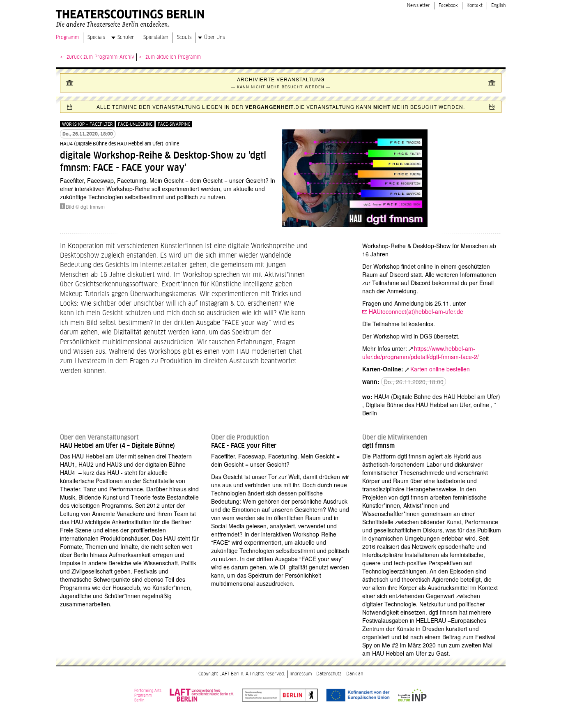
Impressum (301, 674)
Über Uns (214, 37)
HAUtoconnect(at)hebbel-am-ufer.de (416, 311)
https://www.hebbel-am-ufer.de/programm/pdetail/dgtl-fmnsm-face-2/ (420, 352)
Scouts (184, 37)
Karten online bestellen (440, 369)
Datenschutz (329, 674)
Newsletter (418, 5)
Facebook (448, 5)
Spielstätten (155, 37)
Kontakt (475, 5)
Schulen (126, 37)
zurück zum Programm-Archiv (100, 57)
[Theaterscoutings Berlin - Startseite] (131, 16)
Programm (67, 37)
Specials (96, 37)
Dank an (354, 674)
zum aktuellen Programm (173, 57)
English (498, 5)
